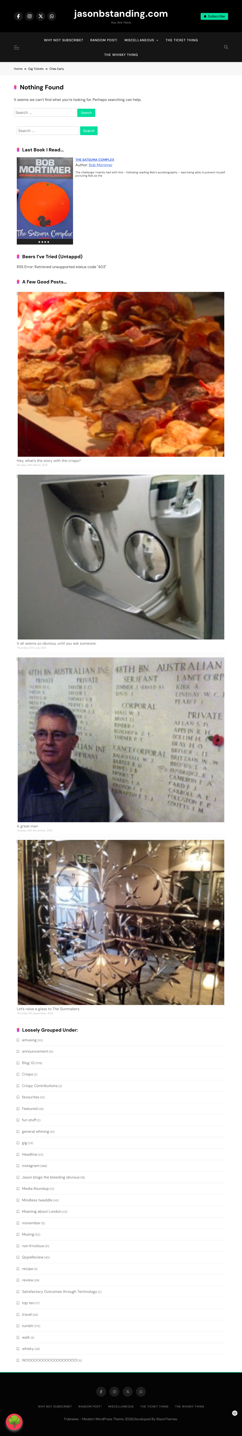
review (27, 1280)
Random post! (103, 40)
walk (26, 1337)
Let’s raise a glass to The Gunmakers (48, 1008)
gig (24, 1142)
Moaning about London (41, 1211)
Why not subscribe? (63, 40)
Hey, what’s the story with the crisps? (49, 460)
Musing (28, 1234)
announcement (35, 1051)
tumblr (28, 1325)
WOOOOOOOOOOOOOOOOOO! (50, 1360)
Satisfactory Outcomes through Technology (59, 1291)
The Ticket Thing (182, 40)
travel (27, 1314)
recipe (27, 1268)
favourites (30, 1097)
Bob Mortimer (100, 164)
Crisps (27, 1074)
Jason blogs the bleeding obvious (51, 1177)
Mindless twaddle (37, 1200)
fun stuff (29, 1119)
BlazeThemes (166, 1419)
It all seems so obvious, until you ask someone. (56, 643)
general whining (35, 1131)
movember (31, 1222)
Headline (29, 1154)
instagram (30, 1165)
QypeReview (32, 1257)
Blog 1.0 (28, 1062)
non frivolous (33, 1245)
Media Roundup (35, 1188)
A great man (27, 826)
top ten (28, 1302)
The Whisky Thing (121, 55)
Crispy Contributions (40, 1085)
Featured (30, 1108)
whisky (28, 1348)
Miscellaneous (139, 40)
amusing (29, 1040)
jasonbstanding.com (121, 13)
